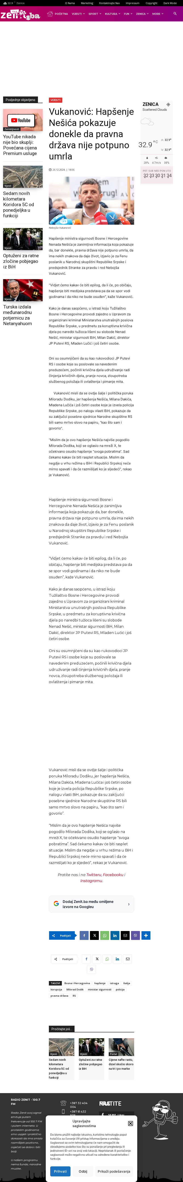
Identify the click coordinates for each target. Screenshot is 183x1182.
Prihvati (60, 1171)
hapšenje (100, 983)
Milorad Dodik (75, 989)
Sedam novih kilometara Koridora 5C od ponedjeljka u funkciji (18, 204)
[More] (146, 935)
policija (120, 989)
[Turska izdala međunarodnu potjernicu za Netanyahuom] (23, 290)
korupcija (56, 989)
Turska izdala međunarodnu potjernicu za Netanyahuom (17, 315)
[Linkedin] (114, 935)
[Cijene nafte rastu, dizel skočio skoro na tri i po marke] (121, 1047)
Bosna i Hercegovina (77, 983)
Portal (113, 1054)
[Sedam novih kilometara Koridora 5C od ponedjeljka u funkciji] (23, 177)
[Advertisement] (93, 58)
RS (74, 995)
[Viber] (135, 935)
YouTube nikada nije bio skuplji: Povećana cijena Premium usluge (20, 145)
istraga (114, 983)
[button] (130, 1123)
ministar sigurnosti (99, 989)
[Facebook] (84, 935)
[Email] (125, 935)
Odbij (83, 1171)
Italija (126, 983)
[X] (94, 935)
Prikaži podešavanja (114, 1171)
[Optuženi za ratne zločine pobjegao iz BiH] (23, 239)
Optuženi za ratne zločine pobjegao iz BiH (21, 261)
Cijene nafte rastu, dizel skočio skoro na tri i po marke (121, 1064)
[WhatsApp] (104, 935)
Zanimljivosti (11, 129)
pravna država (59, 995)
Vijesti (7, 185)
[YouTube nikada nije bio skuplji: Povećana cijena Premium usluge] (23, 120)
